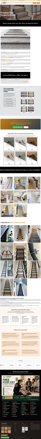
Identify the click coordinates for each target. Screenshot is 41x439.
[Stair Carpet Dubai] (7, 183)
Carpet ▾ (9, 3)
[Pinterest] (7, 434)
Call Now (26, 127)
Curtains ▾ (16, 3)
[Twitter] (3, 434)
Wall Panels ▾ (22, 3)
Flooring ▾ (11, 3)
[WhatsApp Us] (2, 428)
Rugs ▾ (13, 3)
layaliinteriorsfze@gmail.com (26, 426)
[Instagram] (5, 434)
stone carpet (17, 303)
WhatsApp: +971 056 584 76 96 (18, 127)
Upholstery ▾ (18, 3)
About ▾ (31, 3)
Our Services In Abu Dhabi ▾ (27, 3)
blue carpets (4, 67)
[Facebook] (2, 434)
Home (7, 2)
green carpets (8, 67)
